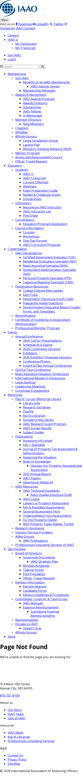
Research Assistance (29, 528)
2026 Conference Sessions (41, 349)
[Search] (1, 66)
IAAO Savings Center (45, 86)
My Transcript (25, 48)
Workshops (31, 236)
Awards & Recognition (31, 95)
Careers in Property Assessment (46, 503)
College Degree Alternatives (43, 291)
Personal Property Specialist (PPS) (47, 278)
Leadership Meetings (30, 386)
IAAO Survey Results (37, 428)
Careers (13, 35)
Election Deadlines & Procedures (46, 595)
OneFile (28, 411)
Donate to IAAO (26, 624)
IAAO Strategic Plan (44, 561)
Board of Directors (28, 553)
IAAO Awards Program (39, 99)
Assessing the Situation (39, 457)
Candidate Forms (35, 591)
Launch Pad (31, 145)
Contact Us (15, 755)
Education (15, 165)
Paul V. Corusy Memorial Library (38, 399)
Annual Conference (29, 336)
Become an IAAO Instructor (42, 207)
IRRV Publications (35, 541)
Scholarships (32, 107)
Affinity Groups (26, 136)
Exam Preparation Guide (40, 191)
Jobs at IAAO (16, 718)
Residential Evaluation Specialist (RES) (49, 261)
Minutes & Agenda (36, 566)
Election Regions (35, 586)
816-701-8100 (9, 695)
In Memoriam (32, 115)
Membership (17, 74)
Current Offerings (35, 182)
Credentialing (17, 249)
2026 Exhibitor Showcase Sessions (47, 357)
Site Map (14, 764)
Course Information (29, 228)
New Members (33, 124)
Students (21, 170)
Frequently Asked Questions (43, 303)
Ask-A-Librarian (34, 416)
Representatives (27, 620)
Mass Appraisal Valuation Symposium (42, 374)
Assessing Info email (37, 441)
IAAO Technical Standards (41, 491)
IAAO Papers (32, 478)
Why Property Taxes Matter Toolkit (48, 524)
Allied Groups (24, 536)
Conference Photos (37, 361)
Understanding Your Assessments (47, 516)
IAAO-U (13, 40)
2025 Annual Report (37, 474)
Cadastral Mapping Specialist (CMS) (48, 282)
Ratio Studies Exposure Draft (51, 495)
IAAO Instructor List (37, 211)
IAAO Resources (26, 486)
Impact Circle (32, 628)
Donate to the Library (38, 420)
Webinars (30, 186)
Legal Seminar (25, 382)
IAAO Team (16, 714)
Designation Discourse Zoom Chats (48, 299)
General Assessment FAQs (41, 511)
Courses (29, 232)
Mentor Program (27, 153)
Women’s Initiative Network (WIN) (47, 149)
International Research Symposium (40, 378)
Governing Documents (39, 557)
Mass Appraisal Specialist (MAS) (45, 266)
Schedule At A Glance (37, 345)
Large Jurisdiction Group (40, 140)
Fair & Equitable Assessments (44, 507)
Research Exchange (37, 407)
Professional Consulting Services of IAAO (44, 545)
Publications (24, 436)
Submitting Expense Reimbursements (45, 613)
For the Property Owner (40, 520)
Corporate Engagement (32, 391)
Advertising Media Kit (38, 482)
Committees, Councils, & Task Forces (41, 599)
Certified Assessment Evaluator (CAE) (49, 257)
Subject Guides (33, 432)
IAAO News (15, 733)
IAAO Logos (31, 499)
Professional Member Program (37, 328)
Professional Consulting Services (31, 741)
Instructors (23, 203)
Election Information (30, 582)
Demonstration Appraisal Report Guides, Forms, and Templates (52, 309)
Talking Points (33, 570)
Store (11, 636)
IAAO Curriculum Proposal (41, 245)
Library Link (31, 403)
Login (12, 59)
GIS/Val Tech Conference (33, 370)
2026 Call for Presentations (42, 341)
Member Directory (28, 120)
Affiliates (21, 132)
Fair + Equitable (34, 445)
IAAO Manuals (33, 603)
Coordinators (24, 220)
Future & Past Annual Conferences (47, 366)
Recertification (25, 316)
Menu (5, 20)
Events (12, 332)
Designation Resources (31, 286)
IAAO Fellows (32, 111)
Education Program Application (45, 224)
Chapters (21, 128)
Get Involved (16, 549)
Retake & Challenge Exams (42, 195)
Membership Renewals (39, 90)
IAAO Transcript (34, 178)
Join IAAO (14, 55)
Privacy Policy (17, 759)
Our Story (15, 710)
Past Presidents (34, 574)
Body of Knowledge (37, 461)
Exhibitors (30, 353)
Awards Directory (35, 103)
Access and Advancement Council (38, 157)
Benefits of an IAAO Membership (46, 82)
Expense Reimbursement (41, 607)
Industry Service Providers (34, 532)
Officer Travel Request (31, 161)
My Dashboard (25, 44)
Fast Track (30, 295)
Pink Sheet (30, 216)
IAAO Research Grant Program (44, 424)
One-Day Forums (35, 241)
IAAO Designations (28, 253)
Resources (15, 395)
